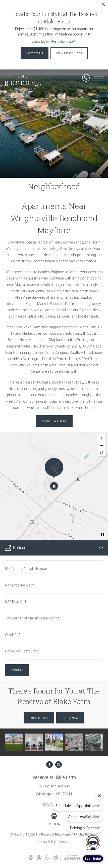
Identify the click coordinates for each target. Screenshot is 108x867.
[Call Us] (86, 79)
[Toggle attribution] (102, 535)
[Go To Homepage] (22, 85)
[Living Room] (74, 742)
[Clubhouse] (14, 742)
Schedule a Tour (54, 421)
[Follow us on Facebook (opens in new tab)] (49, 764)
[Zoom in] (101, 438)
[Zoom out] (101, 445)
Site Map (64, 842)
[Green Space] (54, 742)
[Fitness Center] (94, 742)
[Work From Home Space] (34, 742)
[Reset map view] (101, 452)
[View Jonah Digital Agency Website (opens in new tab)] (72, 858)
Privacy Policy (47, 842)
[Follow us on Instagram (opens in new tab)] (58, 764)
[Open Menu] (99, 79)
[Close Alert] (103, 5)
